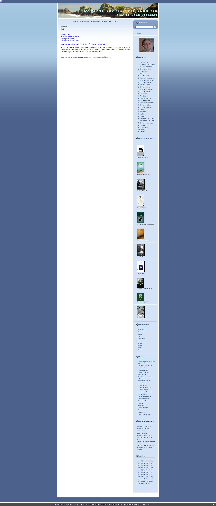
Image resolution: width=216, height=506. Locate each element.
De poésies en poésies (145, 365)
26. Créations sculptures (145, 89)
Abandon (141, 332)
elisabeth (139, 441)
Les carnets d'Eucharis (145, 392)
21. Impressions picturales (146, 78)
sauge (139, 433)
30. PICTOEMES (143, 94)
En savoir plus (145, 504)
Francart (139, 445)
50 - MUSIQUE (142, 116)
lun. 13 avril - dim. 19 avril (146, 481)
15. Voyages (141, 73)
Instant (140, 334)
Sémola (140, 410)
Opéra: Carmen (149, 445)
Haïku (145, 431)
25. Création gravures (144, 87)
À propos (139, 33)
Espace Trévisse (143, 368)
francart (139, 431)
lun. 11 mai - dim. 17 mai (145, 477)
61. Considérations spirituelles (144, 128)
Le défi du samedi (143, 389)
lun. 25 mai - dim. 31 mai (145, 472)
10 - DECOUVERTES (144, 62)
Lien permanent (88, 57)
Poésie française (143, 407)
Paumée (140, 403)
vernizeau (140, 428)
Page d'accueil (95, 21)
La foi (147, 428)
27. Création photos (144, 91)
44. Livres (141, 109)
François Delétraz (143, 372)
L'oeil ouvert (141, 383)
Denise (139, 435)
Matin (139, 341)
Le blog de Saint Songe (145, 387)
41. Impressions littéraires (146, 103)
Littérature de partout (144, 396)
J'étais (140, 345)
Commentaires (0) (98, 57)
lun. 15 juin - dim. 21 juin (145, 465)
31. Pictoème (142, 96)
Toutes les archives (144, 483)
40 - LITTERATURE (144, 100)
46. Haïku (141, 114)
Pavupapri (141, 405)
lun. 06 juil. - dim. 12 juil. (145, 461)
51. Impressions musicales (146, 118)
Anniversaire (148, 426)
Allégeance (141, 329)
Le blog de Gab (142, 385)
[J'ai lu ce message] (214, 504)
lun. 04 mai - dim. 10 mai (145, 479)
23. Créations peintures (145, 82)
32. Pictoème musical (144, 98)
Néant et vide (148, 435)
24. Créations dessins (144, 85)
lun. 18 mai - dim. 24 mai (145, 474)
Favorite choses (143, 370)
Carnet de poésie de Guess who (146, 362)
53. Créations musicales (145, 123)
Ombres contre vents (144, 401)
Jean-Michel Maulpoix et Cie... (145, 377)
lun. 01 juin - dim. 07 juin (145, 470)
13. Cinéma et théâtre (144, 69)
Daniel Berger (141, 447)
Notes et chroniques (144, 398)
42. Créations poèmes (144, 105)
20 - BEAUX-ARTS (143, 76)
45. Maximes (142, 112)
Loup (138, 437)
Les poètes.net (142, 394)
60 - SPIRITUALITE (144, 125)
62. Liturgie (141, 131)
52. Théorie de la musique (146, 121)
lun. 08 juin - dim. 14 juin (145, 468)
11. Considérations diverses (146, 64)
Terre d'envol (142, 412)
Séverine (139, 426)
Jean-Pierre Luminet (144, 380)
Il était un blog (142, 374)
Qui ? (139, 336)
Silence (140, 343)
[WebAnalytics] (2, 2)
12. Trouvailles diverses (145, 67)
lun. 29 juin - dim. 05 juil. (145, 463)
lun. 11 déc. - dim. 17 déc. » (109, 21)
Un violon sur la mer (144, 414)
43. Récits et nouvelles (145, 107)
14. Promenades (143, 71)
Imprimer (108, 57)
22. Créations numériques (146, 80)
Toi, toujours (141, 338)
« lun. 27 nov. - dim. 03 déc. (81, 21)
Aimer (140, 350)
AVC (62, 29)
